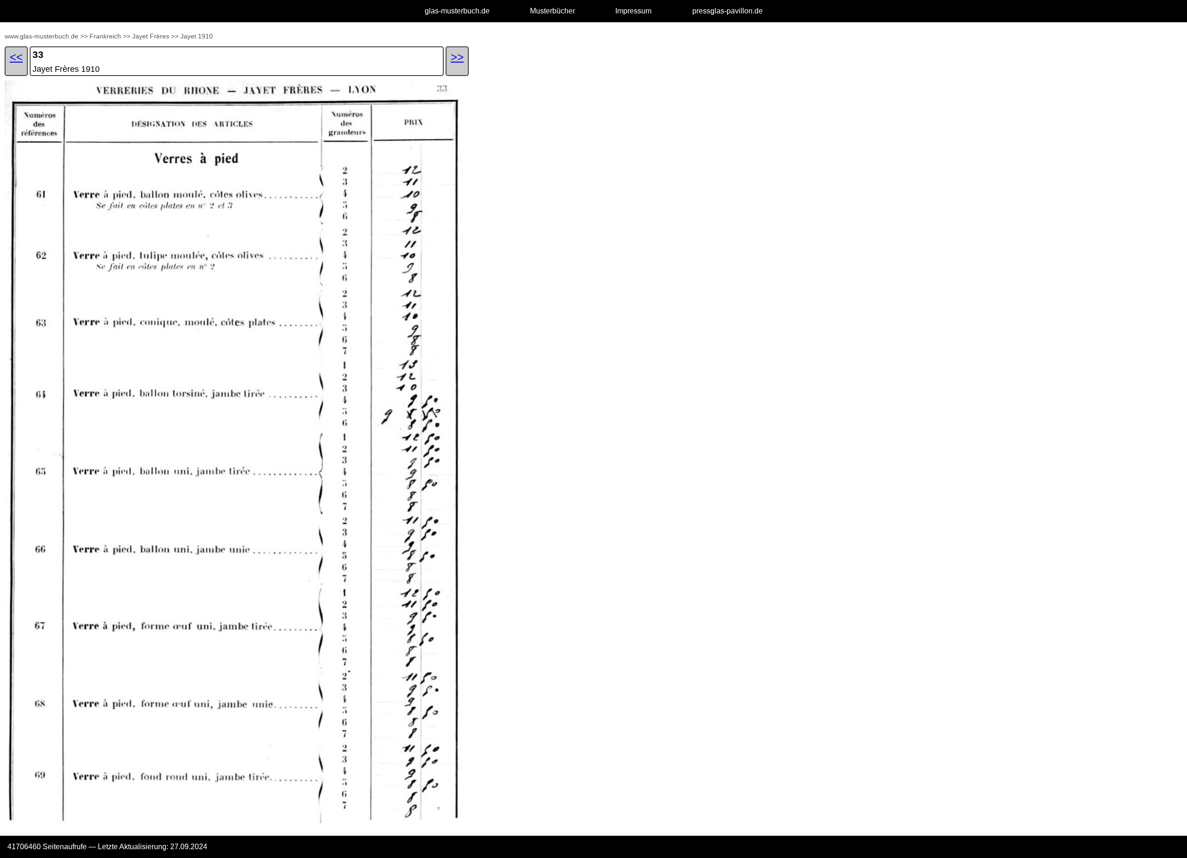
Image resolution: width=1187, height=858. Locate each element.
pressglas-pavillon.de (727, 11)
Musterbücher (552, 11)
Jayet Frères (150, 36)
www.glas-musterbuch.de (41, 36)
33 (38, 54)
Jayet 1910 (196, 36)
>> (83, 36)
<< (16, 57)
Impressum (633, 11)
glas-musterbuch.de (457, 11)
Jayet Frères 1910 (66, 69)
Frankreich (105, 36)
